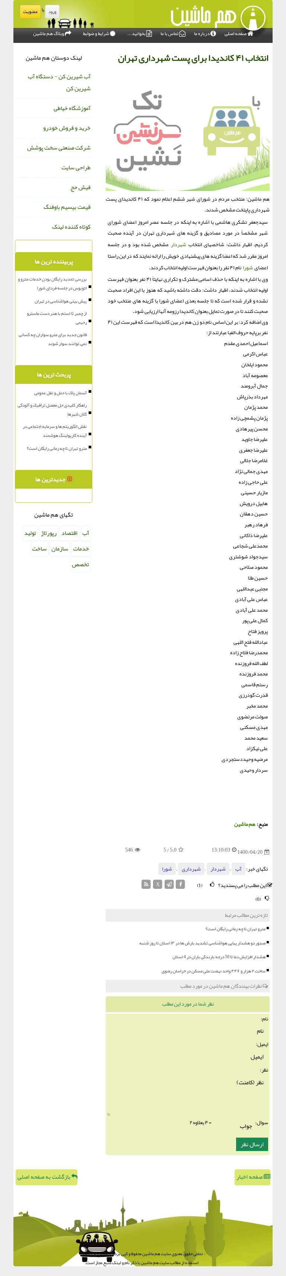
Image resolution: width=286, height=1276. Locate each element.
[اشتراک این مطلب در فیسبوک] (180, 886)
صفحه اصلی (236, 33)
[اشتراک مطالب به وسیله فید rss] (146, 886)
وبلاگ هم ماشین (49, 33)
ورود (52, 11)
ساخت (39, 549)
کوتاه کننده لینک (71, 227)
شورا (248, 267)
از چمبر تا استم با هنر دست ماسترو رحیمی (57, 318)
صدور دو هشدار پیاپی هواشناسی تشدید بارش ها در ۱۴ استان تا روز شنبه (202, 942)
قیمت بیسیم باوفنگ (67, 207)
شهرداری (191, 868)
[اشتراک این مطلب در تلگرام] (169, 886)
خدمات (81, 549)
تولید (30, 533)
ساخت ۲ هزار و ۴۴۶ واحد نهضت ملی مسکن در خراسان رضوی (214, 970)
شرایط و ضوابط (96, 33)
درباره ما (202, 33)
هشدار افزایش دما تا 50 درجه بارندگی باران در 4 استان (219, 956)
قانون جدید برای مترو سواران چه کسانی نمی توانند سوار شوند (53, 339)
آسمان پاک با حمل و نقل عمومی (60, 392)
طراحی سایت (75, 167)
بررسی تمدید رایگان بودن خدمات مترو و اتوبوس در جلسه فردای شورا (52, 283)
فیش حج (80, 187)
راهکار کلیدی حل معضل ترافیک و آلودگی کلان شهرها (52, 409)
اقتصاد (69, 533)
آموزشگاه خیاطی (72, 108)
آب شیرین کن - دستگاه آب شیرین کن (59, 82)
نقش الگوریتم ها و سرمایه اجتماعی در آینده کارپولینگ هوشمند (55, 431)
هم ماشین (244, 824)
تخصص (80, 564)
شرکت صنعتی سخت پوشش (58, 148)
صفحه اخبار (250, 1177)
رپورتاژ (49, 533)
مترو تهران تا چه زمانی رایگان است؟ (236, 928)
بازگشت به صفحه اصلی (45, 1177)
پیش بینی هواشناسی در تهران (61, 301)
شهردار (178, 244)
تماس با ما (170, 33)
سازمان (59, 549)
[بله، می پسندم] (212, 884)
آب (238, 868)
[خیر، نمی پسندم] (267, 898)
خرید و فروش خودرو (66, 128)
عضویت (30, 11)
